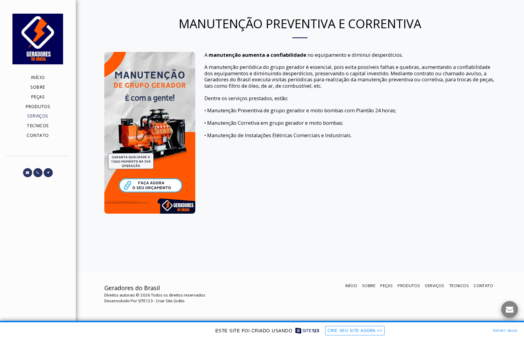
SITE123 (145, 300)
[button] (27, 172)
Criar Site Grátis (170, 300)
